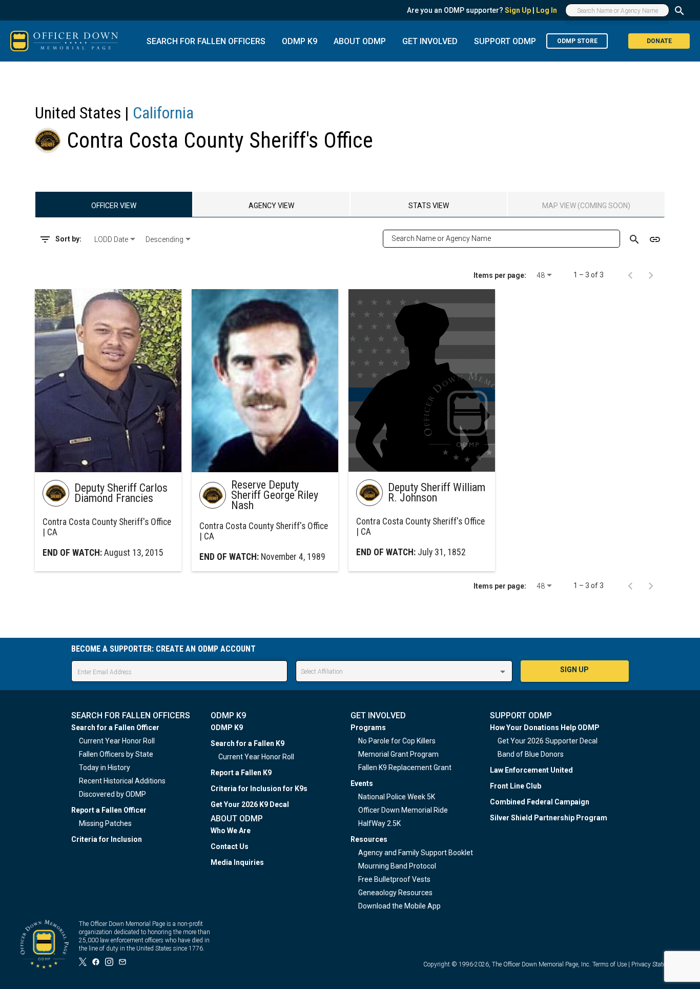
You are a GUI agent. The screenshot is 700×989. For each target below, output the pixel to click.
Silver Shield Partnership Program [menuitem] (548, 818)
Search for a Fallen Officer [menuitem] (115, 727)
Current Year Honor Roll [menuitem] (117, 741)
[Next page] (651, 275)
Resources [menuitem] (369, 839)
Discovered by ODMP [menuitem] (112, 794)
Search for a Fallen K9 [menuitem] (247, 743)
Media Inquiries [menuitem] (237, 862)
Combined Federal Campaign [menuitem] (539, 802)
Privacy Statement (655, 964)
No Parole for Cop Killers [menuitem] (397, 741)
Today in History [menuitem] (104, 767)
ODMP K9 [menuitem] (227, 727)
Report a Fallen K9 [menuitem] (241, 773)
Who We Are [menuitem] (231, 830)
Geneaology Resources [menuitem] (395, 893)
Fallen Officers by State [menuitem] (116, 754)
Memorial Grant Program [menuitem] (398, 754)
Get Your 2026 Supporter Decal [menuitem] (548, 741)
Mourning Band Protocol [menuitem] (397, 866)
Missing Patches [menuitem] (105, 823)
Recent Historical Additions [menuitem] (122, 781)
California (163, 113)
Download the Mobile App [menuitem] (399, 906)
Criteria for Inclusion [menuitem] (106, 839)
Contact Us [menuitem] (230, 846)
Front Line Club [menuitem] (515, 786)
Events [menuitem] (362, 783)
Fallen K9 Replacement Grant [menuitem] (404, 767)
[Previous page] (630, 275)
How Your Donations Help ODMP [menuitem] (545, 727)
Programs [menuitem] (368, 727)
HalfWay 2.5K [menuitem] (379, 823)
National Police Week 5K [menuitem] (396, 797)
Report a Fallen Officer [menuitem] (109, 810)
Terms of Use (609, 964)
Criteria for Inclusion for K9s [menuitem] (259, 788)
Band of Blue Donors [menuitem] (531, 754)
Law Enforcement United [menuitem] (531, 770)
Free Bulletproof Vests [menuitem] (394, 879)
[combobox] (115, 239)
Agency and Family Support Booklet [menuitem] (415, 853)
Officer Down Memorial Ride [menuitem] (403, 810)
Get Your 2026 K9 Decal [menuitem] (250, 804)
